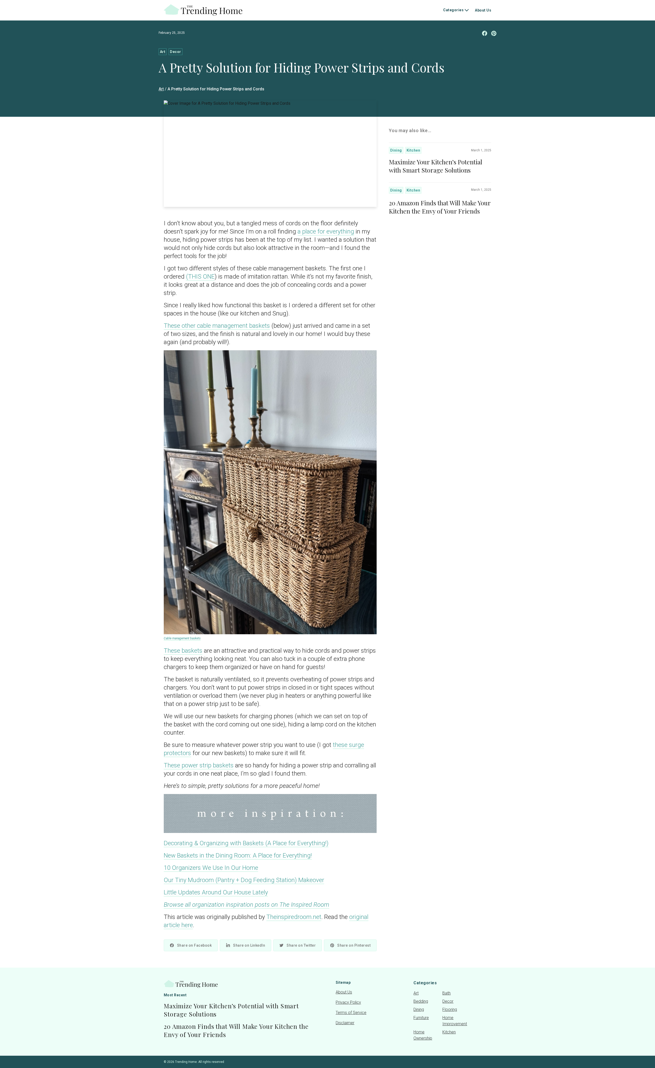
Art (162, 52)
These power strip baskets (199, 765)
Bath (446, 993)
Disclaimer (345, 1022)
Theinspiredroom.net (293, 917)
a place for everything (326, 231)
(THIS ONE (200, 276)
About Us (483, 10)
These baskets (183, 650)
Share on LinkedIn (249, 945)
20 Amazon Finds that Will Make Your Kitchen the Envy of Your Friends (439, 207)
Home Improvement (453, 1020)
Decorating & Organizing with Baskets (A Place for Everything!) (246, 843)
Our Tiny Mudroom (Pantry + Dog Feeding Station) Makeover (244, 880)
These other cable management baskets (217, 325)
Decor (175, 52)
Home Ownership (422, 1035)
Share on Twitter (301, 945)
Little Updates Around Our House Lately (216, 892)
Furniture (421, 1017)
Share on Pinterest (353, 945)
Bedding (420, 1001)
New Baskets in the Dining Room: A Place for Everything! (238, 855)
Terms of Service (351, 1012)
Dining (396, 150)
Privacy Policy (348, 1002)
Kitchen (413, 150)
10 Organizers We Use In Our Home (211, 867)
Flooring (449, 1009)
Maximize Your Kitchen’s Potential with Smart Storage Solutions (435, 166)
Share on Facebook (194, 945)
